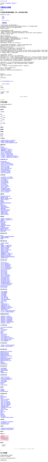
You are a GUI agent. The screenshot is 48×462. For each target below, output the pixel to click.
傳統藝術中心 (2, 220)
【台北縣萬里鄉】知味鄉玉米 (5, 189)
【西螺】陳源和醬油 (3, 369)
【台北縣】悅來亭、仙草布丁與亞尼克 (6, 178)
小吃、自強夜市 (3, 416)
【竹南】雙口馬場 (3, 300)
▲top (1, 85)
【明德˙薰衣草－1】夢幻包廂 (5, 316)
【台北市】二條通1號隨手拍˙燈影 (5, 152)
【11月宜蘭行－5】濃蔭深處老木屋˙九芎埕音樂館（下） (9, 157)
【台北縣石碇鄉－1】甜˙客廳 (5, 171)
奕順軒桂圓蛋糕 (3, 208)
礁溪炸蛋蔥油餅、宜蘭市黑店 (5, 196)
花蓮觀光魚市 (2, 415)
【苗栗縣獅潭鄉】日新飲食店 (5, 308)
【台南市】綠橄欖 (3, 380)
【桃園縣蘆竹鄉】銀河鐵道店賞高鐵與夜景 (7, 256)
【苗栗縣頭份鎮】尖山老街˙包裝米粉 (6, 307)
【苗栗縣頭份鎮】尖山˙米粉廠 (5, 306)
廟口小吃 (1, 235)
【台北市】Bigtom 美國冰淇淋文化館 (6, 163)
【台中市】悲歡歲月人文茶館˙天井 (6, 337)
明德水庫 (1, 302)
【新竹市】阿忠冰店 (3, 271)
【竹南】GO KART (3, 301)
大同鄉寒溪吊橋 (3, 224)
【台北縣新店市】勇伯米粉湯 (5, 188)
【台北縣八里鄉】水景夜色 (4, 169)
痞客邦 (7, 81)
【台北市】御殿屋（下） (4, 180)
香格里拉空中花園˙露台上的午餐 (5, 360)
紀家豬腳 (1, 238)
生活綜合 (8, 14)
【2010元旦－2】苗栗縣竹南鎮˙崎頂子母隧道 (7, 310)
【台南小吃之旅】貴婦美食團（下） (6, 379)
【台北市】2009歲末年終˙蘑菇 (5, 172)
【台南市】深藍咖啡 (3, 381)
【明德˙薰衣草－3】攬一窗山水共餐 (6, 318)
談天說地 (7, 83)
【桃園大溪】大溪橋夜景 (4, 248)
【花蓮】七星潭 (3, 408)
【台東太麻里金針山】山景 (4, 422)
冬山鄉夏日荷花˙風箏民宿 (4, 227)
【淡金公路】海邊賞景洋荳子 (5, 162)
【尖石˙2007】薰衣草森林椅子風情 (6, 267)
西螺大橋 (1, 371)
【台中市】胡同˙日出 (3, 148)
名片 (3, 18)
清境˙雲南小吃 (2, 362)
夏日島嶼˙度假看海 (3, 161)
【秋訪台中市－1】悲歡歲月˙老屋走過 (6, 153)
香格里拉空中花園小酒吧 (4, 353)
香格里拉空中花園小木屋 (4, 352)
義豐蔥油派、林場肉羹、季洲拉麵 (6, 198)
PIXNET (17, 448)
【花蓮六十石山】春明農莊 (4, 399)
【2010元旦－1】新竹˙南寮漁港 (5, 284)
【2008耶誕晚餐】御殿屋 (4, 182)
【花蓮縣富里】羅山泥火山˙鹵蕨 (5, 407)
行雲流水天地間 (5, 7)
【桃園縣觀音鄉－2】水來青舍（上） (6, 149)
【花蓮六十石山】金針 (4, 400)
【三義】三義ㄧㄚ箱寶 (4, 298)
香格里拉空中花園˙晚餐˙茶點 (5, 359)
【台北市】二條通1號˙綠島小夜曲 (5, 151)
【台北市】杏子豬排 (3, 187)
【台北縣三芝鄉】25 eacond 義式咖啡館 (6, 164)
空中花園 (1, 361)
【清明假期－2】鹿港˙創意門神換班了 (6, 346)
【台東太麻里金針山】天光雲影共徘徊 (6, 421)
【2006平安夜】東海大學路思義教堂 (6, 327)
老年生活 (4, 22)
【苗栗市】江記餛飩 (3, 309)
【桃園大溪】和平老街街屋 (4, 247)
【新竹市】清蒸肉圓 (3, 272)
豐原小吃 (1, 328)
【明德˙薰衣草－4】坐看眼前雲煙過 (6, 319)
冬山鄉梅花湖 (2, 223)
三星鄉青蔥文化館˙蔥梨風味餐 (5, 225)
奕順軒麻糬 (2, 201)
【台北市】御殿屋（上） (4, 179)
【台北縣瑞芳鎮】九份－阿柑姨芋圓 (6, 177)
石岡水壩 (1, 331)
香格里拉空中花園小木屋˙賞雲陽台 (6, 358)
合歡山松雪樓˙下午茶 (3, 357)
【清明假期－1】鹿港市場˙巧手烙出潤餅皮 (7, 345)
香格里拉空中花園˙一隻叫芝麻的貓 (6, 351)
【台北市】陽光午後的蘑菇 (4, 167)
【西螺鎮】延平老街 (3, 372)
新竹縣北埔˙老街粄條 (3, 287)
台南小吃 (1, 383)
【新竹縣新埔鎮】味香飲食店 (5, 282)
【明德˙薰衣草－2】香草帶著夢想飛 (6, 317)
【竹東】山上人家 (3, 262)
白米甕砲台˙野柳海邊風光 (4, 237)
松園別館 (1, 395)
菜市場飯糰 (2, 390)
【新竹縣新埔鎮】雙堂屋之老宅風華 (6, 283)
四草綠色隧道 (2, 382)
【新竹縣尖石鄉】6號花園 (4, 276)
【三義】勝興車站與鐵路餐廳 (5, 299)
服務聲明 (33, 448)
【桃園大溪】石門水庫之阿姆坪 (5, 255)
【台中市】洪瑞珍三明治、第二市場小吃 (7, 338)
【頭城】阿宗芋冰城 (3, 206)
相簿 (3, 16)
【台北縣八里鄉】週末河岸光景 (5, 170)
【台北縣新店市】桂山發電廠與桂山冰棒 (7, 428)
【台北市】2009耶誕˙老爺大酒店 (5, 190)
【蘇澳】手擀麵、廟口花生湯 (5, 209)
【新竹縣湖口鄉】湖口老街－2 (5, 281)
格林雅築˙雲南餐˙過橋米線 (4, 354)
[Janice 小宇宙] (0, 125)
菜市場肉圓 (2, 389)
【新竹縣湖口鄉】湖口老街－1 (5, 280)
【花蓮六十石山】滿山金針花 (5, 401)
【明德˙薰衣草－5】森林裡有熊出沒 (6, 320)
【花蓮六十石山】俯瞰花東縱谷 (5, 403)
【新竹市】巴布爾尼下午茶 (4, 274)
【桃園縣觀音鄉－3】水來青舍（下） (6, 150)
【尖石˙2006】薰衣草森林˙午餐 (5, 264)
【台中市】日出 (3, 330)
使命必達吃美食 (3, 205)
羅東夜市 (1, 200)
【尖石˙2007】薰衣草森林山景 (5, 266)
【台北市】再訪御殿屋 (4, 181)
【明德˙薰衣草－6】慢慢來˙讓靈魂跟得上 (7, 321)
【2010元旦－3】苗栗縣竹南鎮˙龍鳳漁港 (7, 311)
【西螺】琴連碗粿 (3, 368)
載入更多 (2, 87)
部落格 (3, 17)
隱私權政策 (29, 448)
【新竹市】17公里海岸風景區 (5, 275)
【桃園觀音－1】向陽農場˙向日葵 (5, 245)
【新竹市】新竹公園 (3, 273)
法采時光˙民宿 (2, 411)
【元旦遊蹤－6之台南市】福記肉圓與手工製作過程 (8, 142)
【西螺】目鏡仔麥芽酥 (4, 370)
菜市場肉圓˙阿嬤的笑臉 (4, 391)
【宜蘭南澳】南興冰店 (4, 213)
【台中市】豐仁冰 (3, 335)
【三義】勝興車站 (3, 294)
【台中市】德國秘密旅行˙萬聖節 (5, 339)
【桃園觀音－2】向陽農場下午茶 (5, 246)
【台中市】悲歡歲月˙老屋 (4, 336)
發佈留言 (2, 93)
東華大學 (1, 410)
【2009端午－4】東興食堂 (4, 186)
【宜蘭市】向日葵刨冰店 (4, 199)
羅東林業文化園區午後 (4, 228)
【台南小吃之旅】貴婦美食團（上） (6, 378)
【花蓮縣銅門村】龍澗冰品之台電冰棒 (6, 417)
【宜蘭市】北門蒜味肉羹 (4, 214)
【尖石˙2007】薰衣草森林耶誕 (5, 265)
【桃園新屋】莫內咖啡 (4, 257)
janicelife (1, 75)
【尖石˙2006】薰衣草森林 (4, 263)
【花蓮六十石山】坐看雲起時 (5, 404)
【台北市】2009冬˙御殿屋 (4, 191)
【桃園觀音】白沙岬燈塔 (4, 252)
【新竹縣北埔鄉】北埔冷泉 (4, 279)
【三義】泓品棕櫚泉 (3, 291)
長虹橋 (1, 412)
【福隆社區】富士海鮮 (4, 197)
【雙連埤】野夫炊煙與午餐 (4, 207)
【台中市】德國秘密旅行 (4, 340)
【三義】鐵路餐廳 (3, 293)
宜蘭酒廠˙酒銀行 (3, 231)
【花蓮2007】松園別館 (4, 409)
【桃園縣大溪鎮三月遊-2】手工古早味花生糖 (7, 140)
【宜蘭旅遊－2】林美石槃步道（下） (6, 219)
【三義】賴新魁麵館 (3, 292)
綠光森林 (1, 244)
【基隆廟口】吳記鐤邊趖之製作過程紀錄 (7, 141)
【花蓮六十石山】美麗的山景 (5, 402)
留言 (9, 81)
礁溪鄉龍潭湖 (2, 226)
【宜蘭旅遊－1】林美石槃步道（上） (6, 218)
